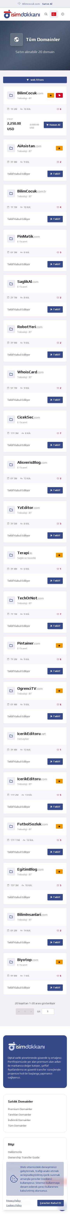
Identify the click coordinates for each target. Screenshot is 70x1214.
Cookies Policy (14, 1205)
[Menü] (63, 14)
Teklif (56, 173)
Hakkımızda (15, 1151)
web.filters (37, 79)
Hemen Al (54, 124)
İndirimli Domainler (19, 1120)
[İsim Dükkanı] (21, 14)
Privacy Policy (13, 1200)
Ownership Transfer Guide (23, 1157)
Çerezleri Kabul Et (50, 1203)
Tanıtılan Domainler (19, 1114)
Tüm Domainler (17, 1125)
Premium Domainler (20, 1109)
